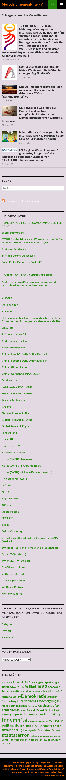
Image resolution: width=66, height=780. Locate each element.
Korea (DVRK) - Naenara (17, 459)
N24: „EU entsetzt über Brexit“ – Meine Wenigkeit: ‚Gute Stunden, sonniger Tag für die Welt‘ (41, 70)
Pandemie (48, 725)
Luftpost (7, 485)
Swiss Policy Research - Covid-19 (22, 262)
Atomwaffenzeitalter (19, 691)
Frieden (21, 710)
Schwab (56, 730)
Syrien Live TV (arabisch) (17, 560)
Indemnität (15, 719)
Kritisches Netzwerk (14, 478)
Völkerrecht (21, 739)
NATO (38, 725)
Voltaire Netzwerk (13, 573)
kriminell (29, 725)
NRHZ (5, 491)
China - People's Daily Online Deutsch (24, 354)
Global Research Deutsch (17, 419)
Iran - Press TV (11, 445)
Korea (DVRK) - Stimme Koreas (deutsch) (27, 472)
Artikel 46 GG (36, 686)
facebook (32, 706)
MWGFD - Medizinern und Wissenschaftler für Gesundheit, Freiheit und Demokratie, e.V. (32, 241)
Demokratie (33, 696)
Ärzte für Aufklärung (14, 249)
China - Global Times (14, 367)
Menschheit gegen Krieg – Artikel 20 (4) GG (25, 4)
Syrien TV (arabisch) (14, 554)
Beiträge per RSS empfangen (22, 200)
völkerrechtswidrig (41, 739)
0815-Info (8, 327)
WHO (56, 740)
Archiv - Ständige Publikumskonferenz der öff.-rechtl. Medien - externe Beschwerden (30, 283)
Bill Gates (53, 691)
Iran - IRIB (8, 439)
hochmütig (6, 714)
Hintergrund (9, 432)
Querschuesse (10, 511)
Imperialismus (33, 714)
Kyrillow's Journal (12, 593)
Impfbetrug (52, 714)
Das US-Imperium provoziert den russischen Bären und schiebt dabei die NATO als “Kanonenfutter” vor (32, 91)
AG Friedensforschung (15, 340)
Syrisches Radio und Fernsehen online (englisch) (31, 547)
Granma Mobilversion (15, 399)
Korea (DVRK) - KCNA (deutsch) (21, 465)
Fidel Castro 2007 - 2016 (17, 393)
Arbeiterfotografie (13, 347)
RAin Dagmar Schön (14, 580)
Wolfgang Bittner (12, 587)
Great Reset (35, 710)
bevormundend (39, 691)
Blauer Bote (9, 311)
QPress (6, 505)
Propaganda (29, 730)
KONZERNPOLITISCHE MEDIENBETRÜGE (27, 275)
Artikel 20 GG (17, 687)
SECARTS (7, 518)
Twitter (6, 630)
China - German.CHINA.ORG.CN (21, 373)
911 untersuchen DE (14, 334)
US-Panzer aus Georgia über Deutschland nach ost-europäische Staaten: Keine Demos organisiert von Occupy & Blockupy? (32, 114)
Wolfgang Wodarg (13, 232)
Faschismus (45, 705)
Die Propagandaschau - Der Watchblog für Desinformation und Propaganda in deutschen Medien (32, 319)
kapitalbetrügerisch (39, 721)
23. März (7, 682)
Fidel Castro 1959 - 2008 (17, 386)
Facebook (8, 637)
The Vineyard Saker (14, 567)
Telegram (7, 624)
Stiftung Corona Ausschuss (18, 255)
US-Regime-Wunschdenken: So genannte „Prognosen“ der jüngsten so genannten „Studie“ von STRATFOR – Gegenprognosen (31, 155)
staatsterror (15, 735)
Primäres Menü (61, 4)
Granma (7, 406)
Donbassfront (10, 380)
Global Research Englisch (17, 426)
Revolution (44, 730)
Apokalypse (36, 682)
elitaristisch (26, 701)
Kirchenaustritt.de (13, 452)
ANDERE (7, 298)
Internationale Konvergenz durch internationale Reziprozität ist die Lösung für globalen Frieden (41, 135)
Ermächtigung (46, 701)
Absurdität (20, 682)
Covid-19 (15, 696)
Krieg (20, 725)
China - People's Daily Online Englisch (24, 360)
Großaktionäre (53, 710)
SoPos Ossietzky (12, 531)
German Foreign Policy (15, 413)
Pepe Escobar (10, 498)
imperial (17, 714)
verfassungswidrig (39, 736)
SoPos (6, 524)
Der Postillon (10, 304)
